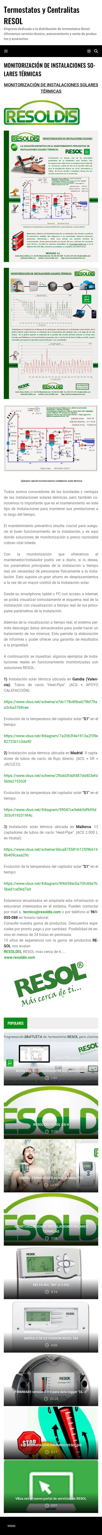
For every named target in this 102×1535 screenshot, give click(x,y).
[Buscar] (96, 51)
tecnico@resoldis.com (42, 912)
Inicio (11, 1526)
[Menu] (6, 51)
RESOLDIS (12, 951)
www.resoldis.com (19, 957)
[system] (89, 51)
